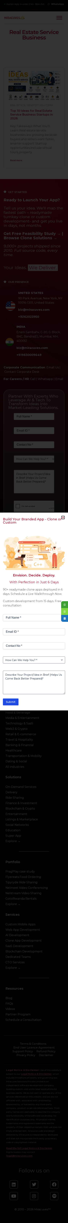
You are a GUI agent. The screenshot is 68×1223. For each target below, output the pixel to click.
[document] (34, 611)
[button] (63, 517)
